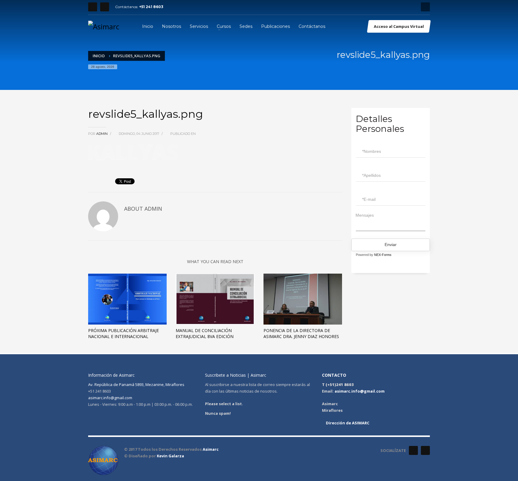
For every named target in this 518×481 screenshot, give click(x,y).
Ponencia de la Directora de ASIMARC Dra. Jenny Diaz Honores (301, 333)
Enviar (391, 244)
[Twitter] (104, 6)
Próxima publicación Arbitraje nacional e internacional (123, 333)
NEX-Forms (382, 255)
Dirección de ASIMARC (347, 423)
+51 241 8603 (151, 6)
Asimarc (211, 449)
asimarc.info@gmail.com (110, 397)
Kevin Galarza (170, 456)
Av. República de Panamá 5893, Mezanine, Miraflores (136, 384)
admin (102, 134)
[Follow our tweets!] (425, 450)
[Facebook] (92, 6)
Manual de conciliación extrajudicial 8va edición (205, 333)
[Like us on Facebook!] (413, 450)
